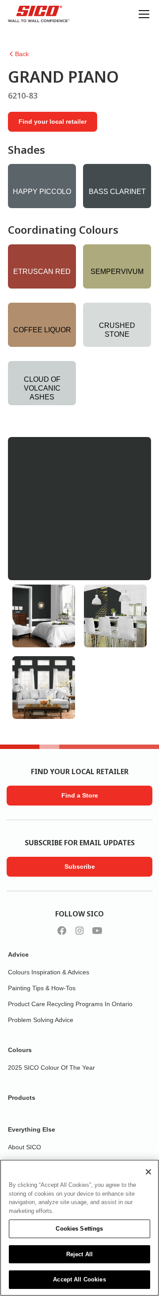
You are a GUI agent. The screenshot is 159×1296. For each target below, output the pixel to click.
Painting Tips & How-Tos (42, 988)
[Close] (148, 1172)
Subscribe (79, 866)
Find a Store (79, 795)
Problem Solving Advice (40, 1019)
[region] (79, 1227)
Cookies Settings (79, 1228)
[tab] (44, 616)
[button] (142, 14)
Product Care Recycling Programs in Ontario (70, 1003)
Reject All (79, 1254)
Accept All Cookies (79, 1279)
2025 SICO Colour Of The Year (51, 1067)
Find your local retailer (53, 121)
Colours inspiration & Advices (48, 972)
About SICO (24, 1147)
